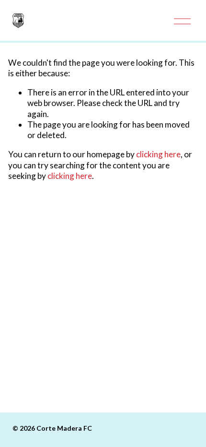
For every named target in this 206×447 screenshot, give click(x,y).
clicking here (158, 154)
